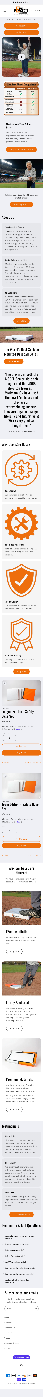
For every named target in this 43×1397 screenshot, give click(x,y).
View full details (31, 762)
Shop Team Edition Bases (21, 149)
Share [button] (6, 762)
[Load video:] (21, 57)
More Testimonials (21, 1214)
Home (6, 1317)
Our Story (21, 321)
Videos (7, 1338)
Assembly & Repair (12, 1343)
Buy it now (21, 753)
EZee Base (17, 1383)
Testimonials (9, 1328)
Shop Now (21, 671)
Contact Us (21, 26)
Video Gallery (13, 361)
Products (8, 1322)
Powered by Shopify (28, 1383)
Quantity (5, 733)
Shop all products (21, 204)
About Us (8, 1333)
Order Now (21, 32)
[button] (4, 10)
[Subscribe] (35, 1308)
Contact (7, 1348)
